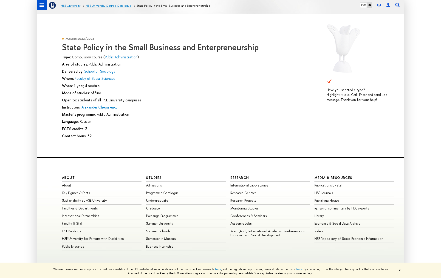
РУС (363, 5)
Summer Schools (158, 231)
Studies (153, 177)
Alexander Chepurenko (100, 107)
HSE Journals (323, 193)
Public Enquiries (73, 246)
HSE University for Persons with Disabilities (93, 238)
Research (239, 177)
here (218, 269)
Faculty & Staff (73, 223)
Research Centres (243, 193)
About (68, 177)
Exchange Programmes (162, 216)
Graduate (153, 208)
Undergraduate (157, 200)
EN (369, 5)
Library (319, 216)
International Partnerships (80, 216)
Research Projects (243, 200)
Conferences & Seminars (248, 216)
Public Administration (121, 57)
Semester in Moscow (161, 238)
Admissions (154, 185)
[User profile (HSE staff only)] (388, 5)
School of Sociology (99, 71)
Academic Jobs (241, 223)
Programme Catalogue (162, 193)
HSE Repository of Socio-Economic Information (348, 238)
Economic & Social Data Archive (337, 223)
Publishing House (326, 200)
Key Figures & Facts (76, 193)
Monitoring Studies (244, 208)
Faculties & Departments (80, 208)
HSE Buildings (71, 231)
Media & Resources (333, 177)
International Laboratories (249, 185)
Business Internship (159, 246)
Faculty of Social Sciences (95, 78)
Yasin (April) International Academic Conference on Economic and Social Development (267, 233)
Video (318, 231)
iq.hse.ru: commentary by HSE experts (341, 208)
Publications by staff (329, 185)
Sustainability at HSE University (84, 200)
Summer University (159, 223)
